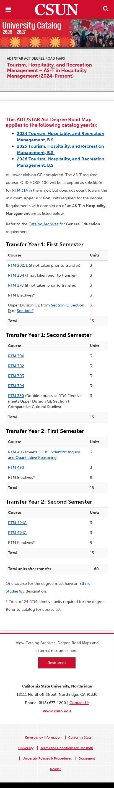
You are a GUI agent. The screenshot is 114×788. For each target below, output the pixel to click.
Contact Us (79, 702)
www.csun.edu (57, 711)
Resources (57, 662)
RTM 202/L (18, 265)
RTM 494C (17, 522)
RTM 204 (16, 275)
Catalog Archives (43, 224)
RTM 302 (16, 366)
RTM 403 (16, 452)
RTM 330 (16, 395)
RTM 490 (16, 467)
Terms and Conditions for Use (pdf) (66, 748)
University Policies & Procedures (47, 758)
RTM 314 (20, 190)
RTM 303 (16, 376)
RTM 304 (16, 386)
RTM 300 (16, 356)
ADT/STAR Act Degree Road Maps (36, 58)
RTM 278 (16, 285)
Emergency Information (43, 737)
